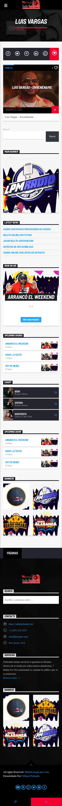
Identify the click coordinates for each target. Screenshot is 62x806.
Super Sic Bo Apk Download (18, 246)
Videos (8, 68)
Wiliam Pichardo (31, 776)
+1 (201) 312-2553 (18, 630)
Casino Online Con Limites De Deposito (24, 252)
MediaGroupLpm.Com (37, 772)
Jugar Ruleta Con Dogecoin (18, 240)
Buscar (6, 129)
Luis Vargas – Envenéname (32, 87)
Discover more (10, 678)
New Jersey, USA (17, 643)
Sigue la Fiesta (13, 354)
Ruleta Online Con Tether (17, 234)
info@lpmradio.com (18, 636)
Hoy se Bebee (12, 365)
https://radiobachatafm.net (21, 624)
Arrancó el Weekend (16, 343)
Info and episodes (31, 319)
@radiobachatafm (13, 108)
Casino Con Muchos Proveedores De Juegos (27, 229)
